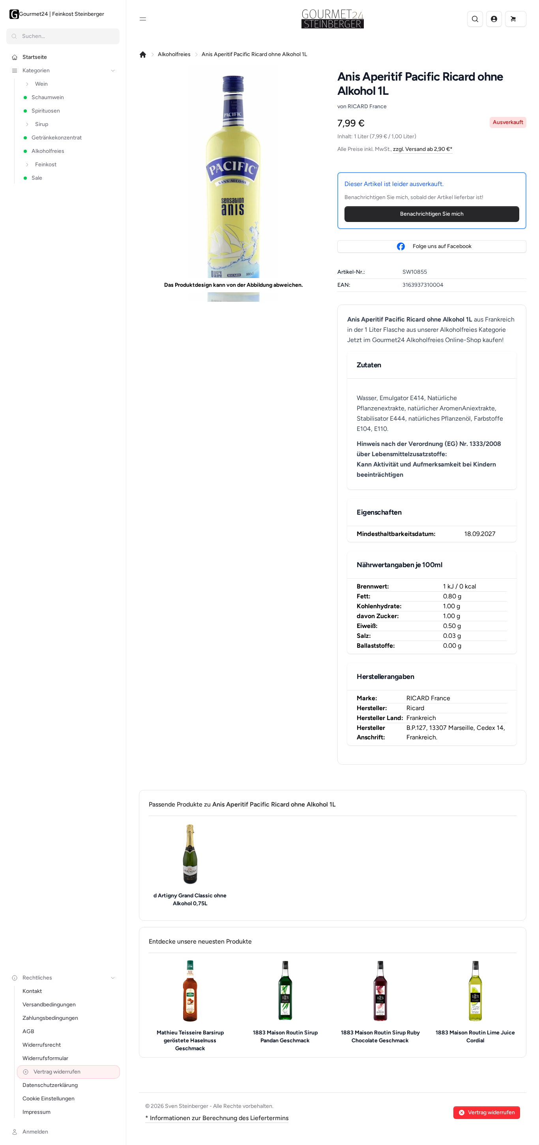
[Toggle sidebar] (143, 19)
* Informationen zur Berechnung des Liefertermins (216, 1118)
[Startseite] (143, 54)
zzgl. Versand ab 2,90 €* (423, 149)
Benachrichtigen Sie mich (432, 214)
